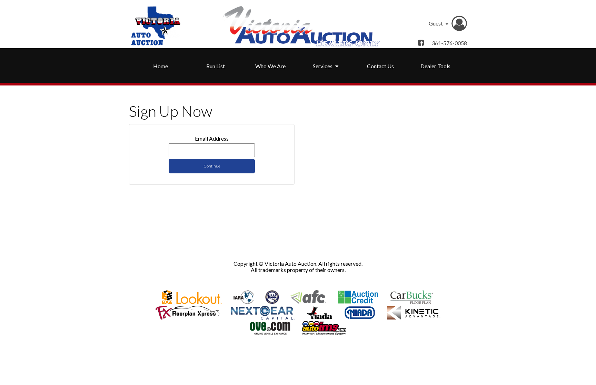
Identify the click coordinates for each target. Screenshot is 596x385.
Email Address (212, 138)
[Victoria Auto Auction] (156, 26)
